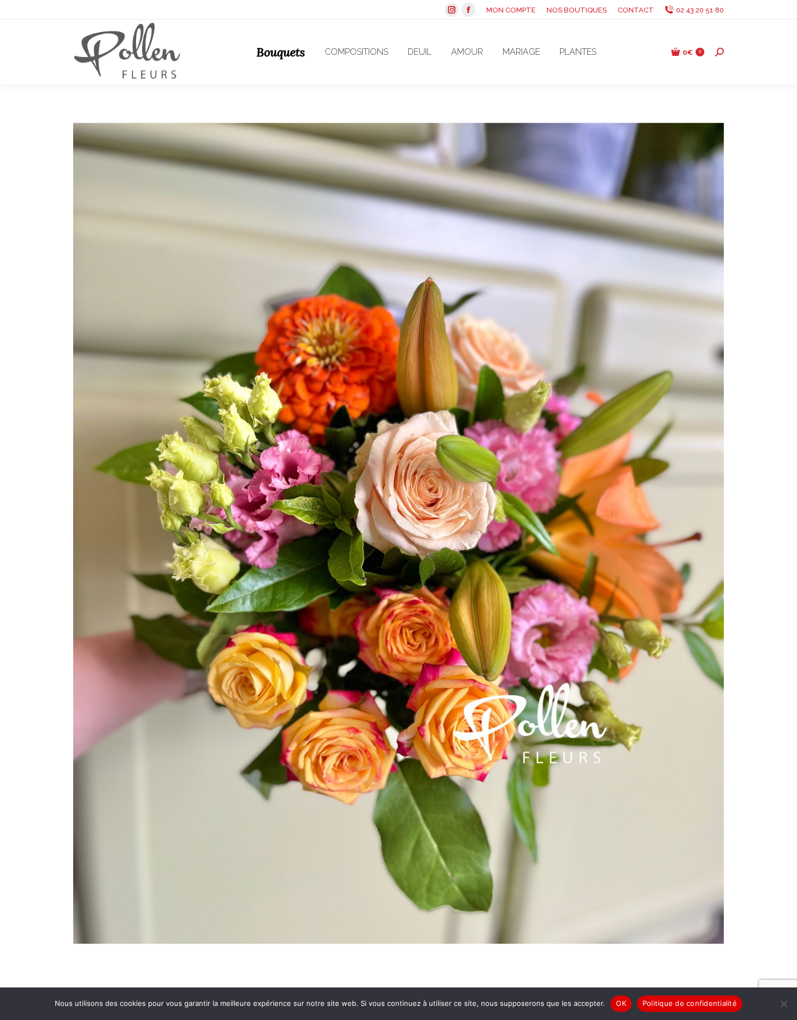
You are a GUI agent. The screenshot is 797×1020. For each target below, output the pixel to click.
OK (621, 1003)
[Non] (783, 1003)
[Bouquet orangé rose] (398, 533)
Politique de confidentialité (689, 1003)
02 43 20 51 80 (700, 10)
